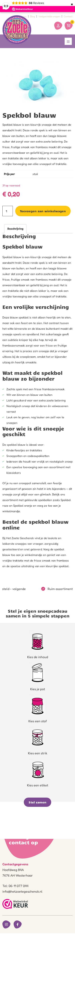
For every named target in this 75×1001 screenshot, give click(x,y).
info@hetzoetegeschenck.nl (22, 891)
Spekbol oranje (22, 505)
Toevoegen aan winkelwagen (43, 211)
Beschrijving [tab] (15, 228)
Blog (32, 16)
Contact (68, 16)
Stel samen (37, 802)
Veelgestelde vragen (49, 16)
